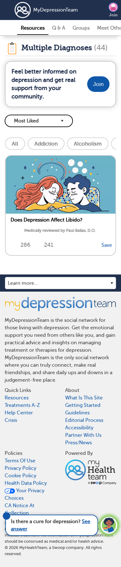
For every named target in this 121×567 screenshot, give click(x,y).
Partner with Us (83, 435)
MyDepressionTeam (48, 10)
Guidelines (77, 413)
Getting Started (83, 405)
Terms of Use (20, 461)
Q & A (58, 28)
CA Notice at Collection (19, 509)
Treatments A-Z (22, 405)
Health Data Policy (26, 483)
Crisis (11, 420)
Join (113, 15)
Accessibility (79, 428)
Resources (33, 28)
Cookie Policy (20, 476)
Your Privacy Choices (24, 494)
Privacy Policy (20, 468)
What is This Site (84, 398)
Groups (81, 28)
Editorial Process (84, 420)
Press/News (78, 443)
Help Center (19, 413)
